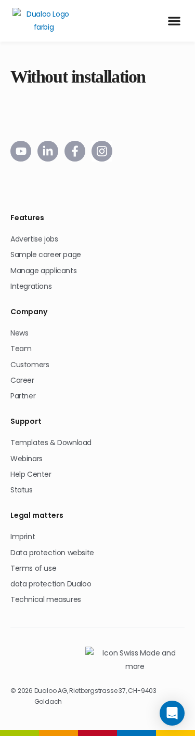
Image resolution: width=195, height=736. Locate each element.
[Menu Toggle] (174, 20)
